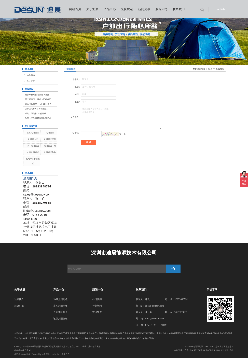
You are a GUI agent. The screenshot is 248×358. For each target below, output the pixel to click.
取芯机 (75, 338)
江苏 (200, 350)
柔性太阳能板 (33, 132)
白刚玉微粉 (214, 333)
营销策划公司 (65, 338)
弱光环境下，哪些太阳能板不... (39, 99)
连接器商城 (104, 333)
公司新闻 (97, 299)
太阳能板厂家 (50, 146)
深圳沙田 (207, 350)
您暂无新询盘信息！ (224, 346)
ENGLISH (189, 346)
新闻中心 (97, 289)
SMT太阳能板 (32, 146)
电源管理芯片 (148, 338)
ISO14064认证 (44, 333)
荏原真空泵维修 (34, 338)
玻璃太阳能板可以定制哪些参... (39, 118)
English (220, 9)
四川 (227, 350)
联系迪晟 (31, 75)
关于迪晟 (92, 9)
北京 (191, 350)
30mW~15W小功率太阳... (36, 109)
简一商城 (23, 338)
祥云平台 (46, 354)
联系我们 (179, 9)
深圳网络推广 (135, 338)
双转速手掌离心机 (87, 338)
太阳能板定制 (50, 139)
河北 (223, 350)
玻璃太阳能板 (33, 152)
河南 (218, 350)
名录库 (56, 338)
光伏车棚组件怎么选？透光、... (39, 94)
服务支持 (161, 9)
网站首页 (75, 9)
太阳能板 (50, 132)
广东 (187, 350)
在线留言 (31, 81)
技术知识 (97, 312)
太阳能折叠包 (50, 152)
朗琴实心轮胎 (116, 333)
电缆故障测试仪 (176, 333)
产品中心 (110, 9)
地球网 (126, 338)
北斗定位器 (47, 338)
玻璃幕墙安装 (116, 338)
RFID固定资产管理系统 (143, 333)
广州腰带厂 (81, 333)
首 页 (210, 69)
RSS (206, 346)
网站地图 (199, 346)
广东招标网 (127, 333)
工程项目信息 (190, 333)
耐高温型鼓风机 (102, 338)
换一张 (122, 134)
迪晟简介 (19, 299)
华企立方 (65, 354)
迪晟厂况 (19, 306)
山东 (213, 350)
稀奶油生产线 (93, 333)
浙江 (196, 350)
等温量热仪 (70, 333)
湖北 (232, 350)
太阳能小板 (33, 139)
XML (212, 346)
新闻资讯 (144, 9)
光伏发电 (127, 9)
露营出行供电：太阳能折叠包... (39, 104)
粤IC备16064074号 (22, 354)
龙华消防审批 (31, 333)
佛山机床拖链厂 (58, 333)
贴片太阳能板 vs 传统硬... (36, 113)
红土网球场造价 (162, 333)
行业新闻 (97, 306)
